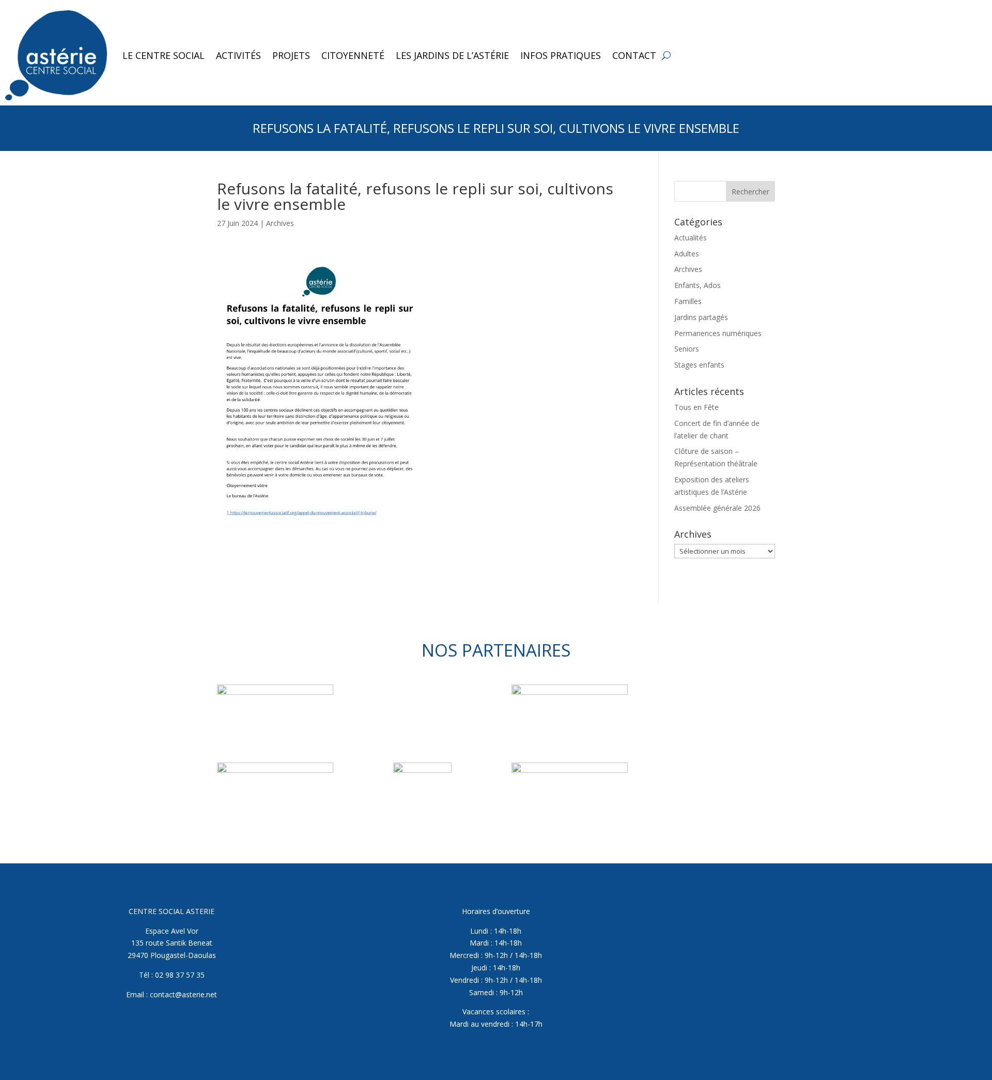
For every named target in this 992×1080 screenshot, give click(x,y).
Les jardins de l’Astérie (452, 55)
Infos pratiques (560, 55)
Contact (634, 55)
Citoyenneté (352, 55)
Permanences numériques (718, 333)
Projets (291, 55)
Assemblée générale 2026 (717, 508)
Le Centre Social (163, 55)
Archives (280, 223)
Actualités (690, 237)
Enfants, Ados (697, 285)
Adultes (686, 253)
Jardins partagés (701, 317)
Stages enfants (699, 365)
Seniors (686, 349)
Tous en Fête (696, 407)
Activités (238, 55)
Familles (688, 301)
